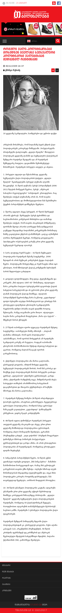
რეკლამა (6, 578)
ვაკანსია (6, 584)
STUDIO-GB (36, 605)
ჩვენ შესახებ (8, 572)
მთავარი (6, 565)
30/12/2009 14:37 (14, 66)
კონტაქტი (6, 591)
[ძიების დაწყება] (57, 41)
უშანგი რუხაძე (12, 70)
